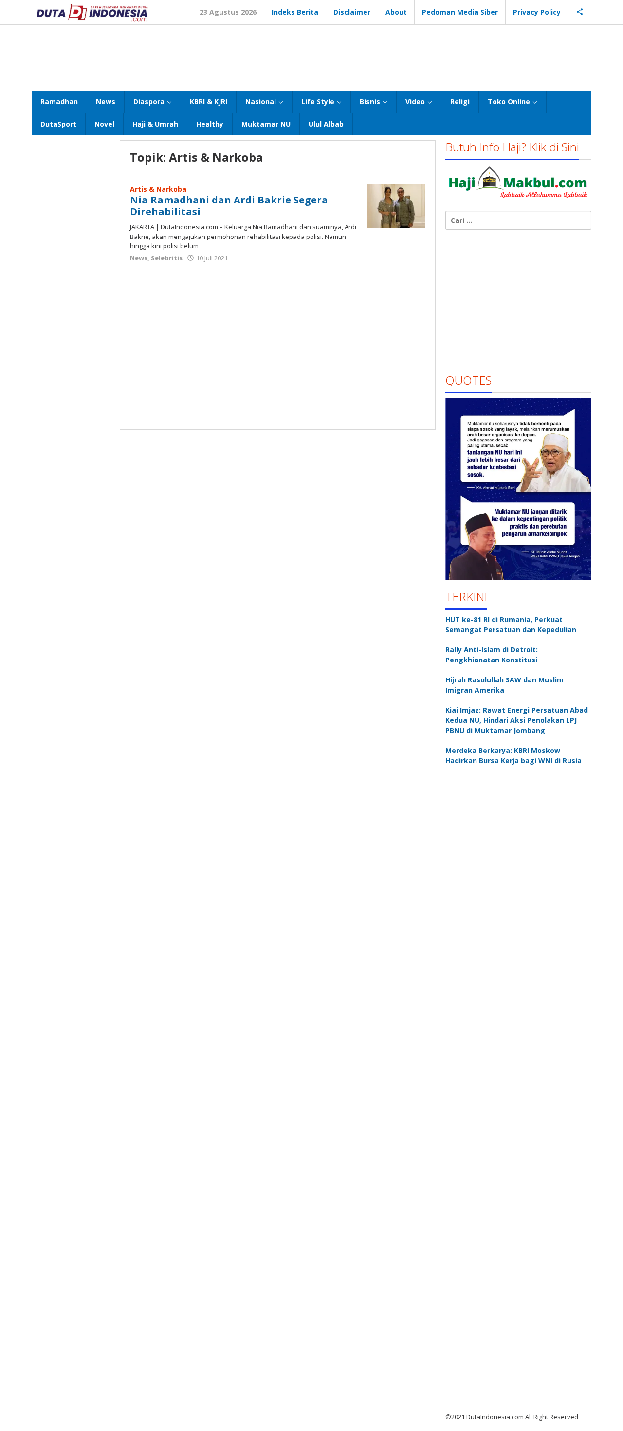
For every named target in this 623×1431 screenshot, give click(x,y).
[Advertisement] (311, 56)
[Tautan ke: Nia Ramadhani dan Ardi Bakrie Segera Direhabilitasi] (396, 205)
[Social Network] (579, 12)
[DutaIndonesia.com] (92, 12)
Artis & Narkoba (158, 189)
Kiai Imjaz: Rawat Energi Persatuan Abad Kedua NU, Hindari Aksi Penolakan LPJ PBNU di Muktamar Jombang (516, 720)
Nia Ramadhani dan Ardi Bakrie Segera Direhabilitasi (229, 205)
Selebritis (167, 258)
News (138, 258)
